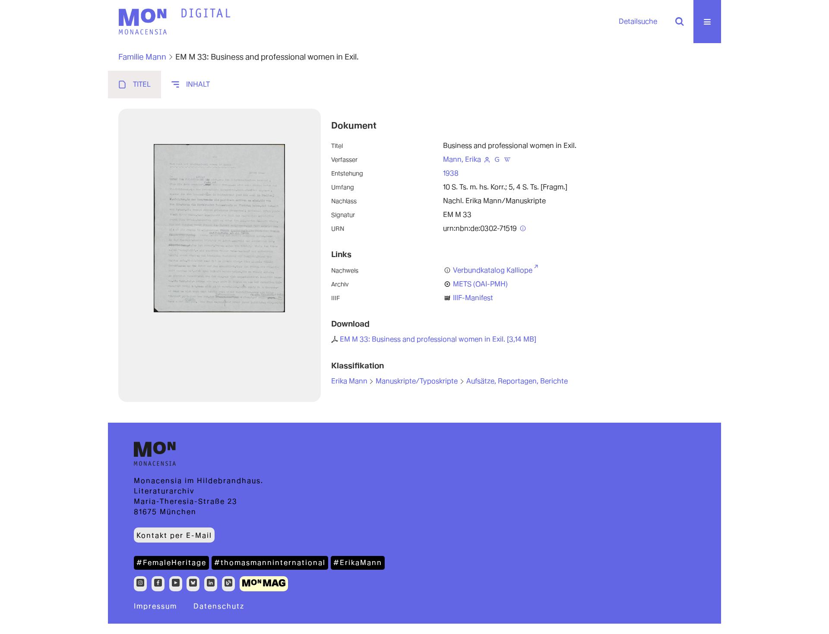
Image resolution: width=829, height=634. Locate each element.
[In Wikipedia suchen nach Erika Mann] (507, 159)
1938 (451, 173)
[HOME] (206, 13)
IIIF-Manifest (473, 298)
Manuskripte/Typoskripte (417, 381)
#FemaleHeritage (171, 563)
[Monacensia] (142, 22)
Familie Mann (142, 56)
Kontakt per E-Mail (174, 535)
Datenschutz (218, 606)
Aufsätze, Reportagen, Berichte (517, 381)
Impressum (155, 606)
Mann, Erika (462, 159)
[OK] (679, 21)
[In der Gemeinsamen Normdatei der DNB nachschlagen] (497, 159)
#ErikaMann (357, 563)
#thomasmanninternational (270, 563)
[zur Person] (487, 159)
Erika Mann (349, 381)
